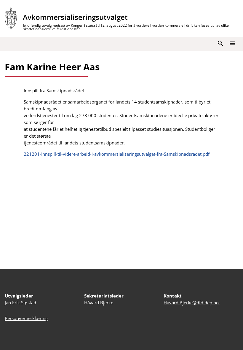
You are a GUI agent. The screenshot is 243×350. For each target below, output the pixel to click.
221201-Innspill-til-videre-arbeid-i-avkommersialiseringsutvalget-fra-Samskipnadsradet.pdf (117, 154)
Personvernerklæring (26, 318)
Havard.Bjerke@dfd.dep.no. (192, 303)
